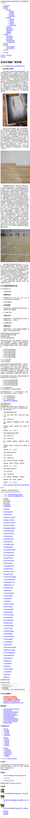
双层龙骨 (6, 741)
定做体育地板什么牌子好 (9, 713)
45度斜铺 (6, 745)
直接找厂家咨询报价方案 (9, 485)
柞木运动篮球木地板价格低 (10, 721)
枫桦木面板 (6, 735)
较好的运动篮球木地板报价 (10, 715)
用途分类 (5, 748)
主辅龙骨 (6, 742)
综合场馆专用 (7, 754)
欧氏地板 (9, 55)
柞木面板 (6, 732)
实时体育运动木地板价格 (9, 696)
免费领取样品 (6, 400)
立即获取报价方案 (10, 66)
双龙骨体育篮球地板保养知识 (11, 719)
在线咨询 (6, 769)
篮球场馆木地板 (7, 710)
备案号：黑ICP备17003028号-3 (13, 783)
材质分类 (5, 729)
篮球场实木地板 (7, 722)
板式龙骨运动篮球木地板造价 (11, 712)
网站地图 (3, 783)
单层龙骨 (6, 739)
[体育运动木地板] (11, 1)
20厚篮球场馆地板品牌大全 (10, 718)
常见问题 (3, 56)
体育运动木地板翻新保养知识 (15, 496)
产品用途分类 (5, 726)
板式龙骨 (6, 744)
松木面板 (6, 733)
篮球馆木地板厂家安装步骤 (10, 698)
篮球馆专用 (6, 749)
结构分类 (5, 737)
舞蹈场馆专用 (7, 752)
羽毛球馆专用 (7, 751)
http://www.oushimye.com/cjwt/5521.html (10, 491)
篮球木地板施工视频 (8, 716)
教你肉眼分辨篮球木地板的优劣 (11, 701)
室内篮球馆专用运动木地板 (15, 494)
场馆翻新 (6, 756)
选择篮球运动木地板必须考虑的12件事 (13, 702)
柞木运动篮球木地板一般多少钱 (11, 709)
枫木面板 (6, 730)
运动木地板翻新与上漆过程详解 (11, 699)
